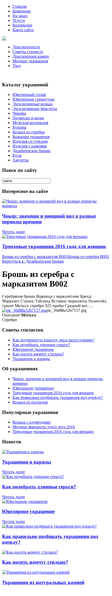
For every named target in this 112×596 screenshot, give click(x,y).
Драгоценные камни (31, 56)
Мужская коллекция (30, 122)
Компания (21, 11)
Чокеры (19, 113)
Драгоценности (26, 47)
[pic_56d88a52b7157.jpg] (24, 310)
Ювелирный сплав (29, 94)
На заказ (20, 16)
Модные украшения (30, 61)
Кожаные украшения (31, 136)
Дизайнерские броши (32, 150)
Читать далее (13, 232)
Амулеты (21, 160)
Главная (20, 6)
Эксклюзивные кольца (33, 104)
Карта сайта (23, 30)
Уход (17, 65)
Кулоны (19, 127)
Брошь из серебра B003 (88, 256)
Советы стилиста (28, 51)
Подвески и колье (28, 118)
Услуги (19, 20)
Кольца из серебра (29, 132)
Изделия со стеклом (30, 141)
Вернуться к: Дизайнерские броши (33, 261)
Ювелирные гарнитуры (33, 99)
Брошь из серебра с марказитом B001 (35, 256)
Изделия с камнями (30, 146)
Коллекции (22, 25)
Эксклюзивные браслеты (35, 108)
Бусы (17, 155)
